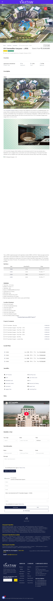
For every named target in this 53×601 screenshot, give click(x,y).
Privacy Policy (30, 580)
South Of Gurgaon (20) (20, 541)
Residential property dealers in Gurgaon (26, 546)
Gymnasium (8, 386)
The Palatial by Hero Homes (32, 527)
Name (5, 450)
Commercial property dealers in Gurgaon (10, 546)
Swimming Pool (32, 389)
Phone (21, 450)
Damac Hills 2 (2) (20, 536)
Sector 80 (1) (38, 540)
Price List (29, 576)
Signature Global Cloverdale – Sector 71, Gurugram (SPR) (13, 526)
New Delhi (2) (44, 538)
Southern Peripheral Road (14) (32, 541)
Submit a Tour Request (10, 471)
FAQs (28, 573)
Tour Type (6, 437)
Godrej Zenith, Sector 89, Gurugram (24, 528)
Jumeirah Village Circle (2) (20, 538)
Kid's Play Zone (32, 374)
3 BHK (11, 269)
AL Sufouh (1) (4, 536)
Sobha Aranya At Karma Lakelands (8, 532)
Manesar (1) (28, 538)
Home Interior (22, 582)
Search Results (30, 578)
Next (50, 23)
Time (36, 437)
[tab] (45, 8)
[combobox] (11, 440)
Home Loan (21, 580)
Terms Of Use (30, 582)
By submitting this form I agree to (15, 467)
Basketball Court (9, 380)
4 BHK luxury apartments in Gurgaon (24, 547)
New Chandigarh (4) (36, 538)
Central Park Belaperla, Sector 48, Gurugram (10, 531)
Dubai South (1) (38, 536)
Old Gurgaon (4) (32, 540)
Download (47, 325)
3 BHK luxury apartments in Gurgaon (9, 547)
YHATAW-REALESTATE (41, 583)
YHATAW (39, 586)
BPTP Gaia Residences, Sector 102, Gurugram (34, 526)
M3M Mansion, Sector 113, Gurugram (9, 528)
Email (36, 450)
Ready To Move (11, 50)
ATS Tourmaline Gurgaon (9, 110)
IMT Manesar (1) (10, 538)
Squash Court (32, 386)
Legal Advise (21, 571)
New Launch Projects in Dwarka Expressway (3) (18, 540)
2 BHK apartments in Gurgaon (41, 546)
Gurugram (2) (37, 537)
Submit (16, 580)
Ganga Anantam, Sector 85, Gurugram (39, 528)
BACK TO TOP (26, 521)
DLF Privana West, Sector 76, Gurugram (9, 530)
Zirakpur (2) (42, 541)
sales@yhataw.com (12, 554)
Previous (2, 23)
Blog (28, 569)
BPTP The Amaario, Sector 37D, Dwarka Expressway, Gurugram (32, 531)
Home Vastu (21, 578)
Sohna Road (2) (12, 541)
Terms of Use (22, 467)
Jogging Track (8, 389)
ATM (7, 377)
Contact (28, 571)
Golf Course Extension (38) (18, 537)
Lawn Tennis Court (33, 377)
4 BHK (11, 277)
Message (6, 456)
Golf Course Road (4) (29, 537)
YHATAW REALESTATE (41, 580)
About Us (29, 567)
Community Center (10, 383)
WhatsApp (27, 510)
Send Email (15, 507)
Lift (29, 380)
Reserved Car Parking (34, 383)
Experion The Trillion (43, 527)
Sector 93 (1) (4, 541)
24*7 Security (9, 374)
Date (21, 437)
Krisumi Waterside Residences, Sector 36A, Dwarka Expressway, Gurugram (31, 532)
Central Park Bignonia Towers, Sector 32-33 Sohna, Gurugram (30, 530)
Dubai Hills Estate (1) (29, 536)
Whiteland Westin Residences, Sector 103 (10, 527)
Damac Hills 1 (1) (12, 536)
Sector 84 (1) (45, 540)
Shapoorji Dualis (22, 527)
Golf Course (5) (8, 537)
